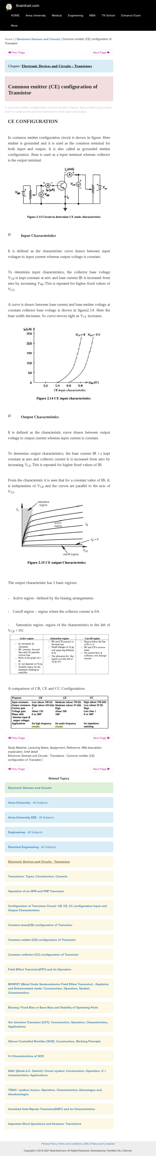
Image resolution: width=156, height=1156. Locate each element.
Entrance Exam (131, 15)
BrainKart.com (27, 6)
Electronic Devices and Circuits (38, 39)
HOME (15, 15)
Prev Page (18, 52)
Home (9, 39)
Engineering (75, 15)
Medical (57, 15)
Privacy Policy (49, 1143)
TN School (108, 15)
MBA (92, 15)
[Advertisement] (135, 97)
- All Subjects (28, 802)
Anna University (36, 15)
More (14, 25)
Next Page (100, 52)
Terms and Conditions (70, 1143)
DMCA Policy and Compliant (99, 1143)
